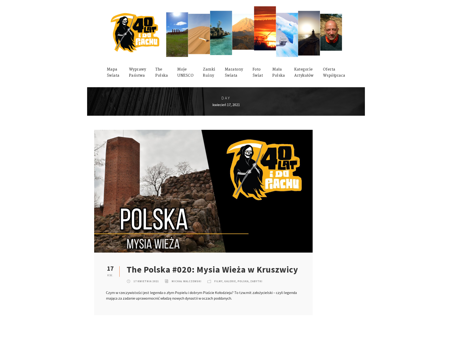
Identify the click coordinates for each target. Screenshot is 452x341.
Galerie (230, 281)
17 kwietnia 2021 (146, 281)
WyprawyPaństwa (137, 73)
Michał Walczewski (187, 281)
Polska (243, 281)
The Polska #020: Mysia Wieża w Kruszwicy (212, 269)
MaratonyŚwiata (234, 73)
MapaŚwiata (113, 73)
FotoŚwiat (258, 73)
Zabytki (256, 281)
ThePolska (161, 73)
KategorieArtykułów (304, 73)
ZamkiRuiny (209, 73)
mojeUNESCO (185, 73)
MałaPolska (278, 73)
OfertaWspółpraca (334, 73)
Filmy (218, 281)
